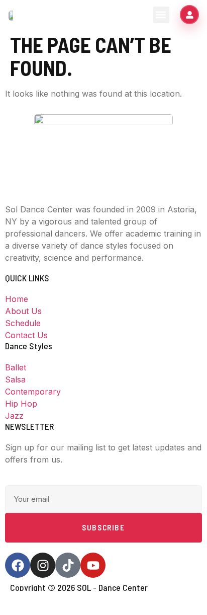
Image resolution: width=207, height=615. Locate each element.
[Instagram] (42, 565)
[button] (161, 15)
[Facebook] (17, 565)
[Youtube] (93, 565)
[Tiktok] (67, 565)
